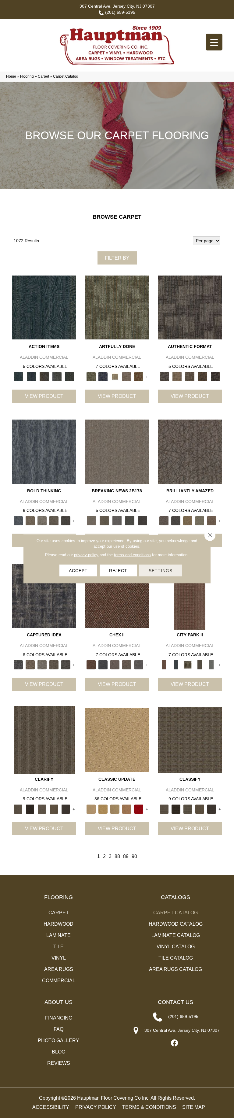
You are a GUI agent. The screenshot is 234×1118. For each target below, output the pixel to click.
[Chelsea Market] (117, 595)
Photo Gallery (58, 1040)
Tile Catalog (175, 958)
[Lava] (42, 520)
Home (11, 76)
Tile (58, 946)
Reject (118, 570)
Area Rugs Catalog (175, 969)
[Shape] (44, 451)
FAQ (58, 1029)
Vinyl (58, 958)
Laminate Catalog (175, 935)
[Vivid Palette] (139, 376)
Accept (78, 570)
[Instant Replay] (117, 520)
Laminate (58, 935)
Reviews (58, 1063)
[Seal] (66, 520)
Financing (58, 1017)
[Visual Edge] (190, 307)
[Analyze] (30, 808)
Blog (58, 1051)
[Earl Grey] (56, 376)
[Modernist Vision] (115, 376)
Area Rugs (58, 969)
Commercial (58, 980)
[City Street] (69, 376)
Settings (160, 570)
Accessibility (50, 1107)
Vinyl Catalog (176, 946)
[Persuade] (54, 808)
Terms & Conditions (149, 1107)
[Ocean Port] (31, 376)
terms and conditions (132, 555)
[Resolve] (44, 739)
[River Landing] (103, 664)
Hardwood (58, 924)
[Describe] (42, 808)
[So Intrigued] (190, 451)
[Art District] (115, 664)
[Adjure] (66, 808)
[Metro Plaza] (127, 664)
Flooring (27, 76)
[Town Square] (139, 664)
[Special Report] (104, 520)
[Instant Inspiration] (212, 520)
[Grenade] (30, 520)
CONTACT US (175, 1002)
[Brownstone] (44, 376)
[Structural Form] (215, 376)
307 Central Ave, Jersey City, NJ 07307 (117, 6)
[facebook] (174, 1043)
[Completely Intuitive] (188, 520)
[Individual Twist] (189, 376)
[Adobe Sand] (117, 739)
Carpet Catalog (175, 912)
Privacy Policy (95, 1107)
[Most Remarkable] (103, 376)
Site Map (193, 1107)
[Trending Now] (117, 451)
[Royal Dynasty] (139, 808)
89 (126, 856)
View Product (44, 396)
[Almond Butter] (115, 808)
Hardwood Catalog (176, 924)
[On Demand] (129, 520)
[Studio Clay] (127, 808)
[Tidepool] (44, 307)
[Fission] (54, 520)
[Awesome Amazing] (127, 376)
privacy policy (86, 555)
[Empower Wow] (200, 520)
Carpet (43, 76)
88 (117, 856)
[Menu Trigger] (214, 42)
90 (134, 856)
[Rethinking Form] (202, 376)
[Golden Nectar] (103, 808)
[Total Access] (142, 520)
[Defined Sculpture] (177, 376)
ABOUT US (58, 1002)
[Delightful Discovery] (117, 307)
